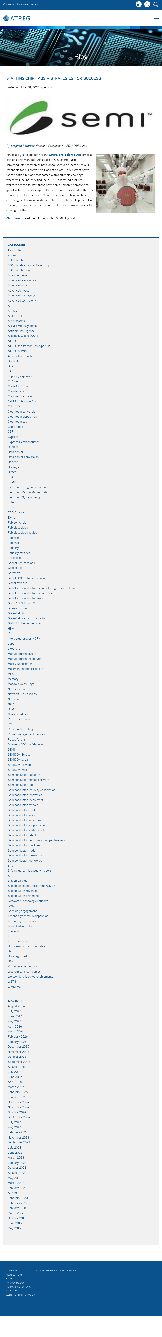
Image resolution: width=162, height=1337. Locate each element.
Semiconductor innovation (25, 795)
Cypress (13, 437)
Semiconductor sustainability (27, 830)
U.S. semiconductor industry (26, 946)
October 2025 (17, 1056)
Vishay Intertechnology (23, 966)
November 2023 (18, 1137)
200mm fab (15, 255)
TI (9, 936)
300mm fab (15, 260)
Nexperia (14, 699)
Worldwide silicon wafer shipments (30, 976)
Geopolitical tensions (21, 563)
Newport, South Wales (22, 694)
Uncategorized (17, 956)
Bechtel (13, 361)
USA (11, 961)
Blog (9, 1278)
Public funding (17, 739)
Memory (13, 679)
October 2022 (17, 1167)
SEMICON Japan (18, 759)
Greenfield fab (17, 613)
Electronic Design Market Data (28, 492)
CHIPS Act (15, 406)
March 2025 (16, 1087)
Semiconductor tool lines (24, 845)
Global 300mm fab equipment (27, 578)
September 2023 (19, 1142)
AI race (12, 310)
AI (9, 305)
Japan (12, 643)
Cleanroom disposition (22, 416)
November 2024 (18, 1107)
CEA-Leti (14, 381)
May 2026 (14, 1021)
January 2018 (17, 1208)
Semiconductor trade (21, 850)
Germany (14, 573)
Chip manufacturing (20, 396)
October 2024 (17, 1112)
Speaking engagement (22, 911)
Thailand (13, 931)
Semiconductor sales (21, 815)
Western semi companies (24, 971)
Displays (13, 467)
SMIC (11, 906)
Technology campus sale (24, 921)
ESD (11, 507)
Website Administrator (20, 1294)
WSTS (12, 981)
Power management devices (26, 734)
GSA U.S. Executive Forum (25, 623)
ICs (10, 633)
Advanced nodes (18, 290)
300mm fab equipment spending (29, 265)
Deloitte (13, 462)
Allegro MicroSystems (22, 326)
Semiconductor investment (25, 800)
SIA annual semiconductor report (29, 870)
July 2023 (14, 1147)
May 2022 (14, 1178)
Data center (15, 452)
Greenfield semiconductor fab (27, 618)
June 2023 (15, 1152)
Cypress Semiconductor (23, 442)
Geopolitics (15, 568)
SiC (10, 876)
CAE (10, 371)
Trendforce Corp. (19, 941)
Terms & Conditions (18, 1286)
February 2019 (17, 1203)
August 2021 (16, 1193)
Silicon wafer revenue (22, 891)
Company (11, 1270)
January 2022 (17, 1188)
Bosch (12, 366)
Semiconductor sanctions (24, 820)
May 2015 (14, 1228)
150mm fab (15, 250)
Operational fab (18, 714)
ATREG (12, 341)
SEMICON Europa (19, 754)
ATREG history (17, 351)
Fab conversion (18, 522)
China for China (18, 386)
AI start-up (15, 316)
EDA (11, 477)
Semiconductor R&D (21, 810)
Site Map (11, 1290)
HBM (11, 628)
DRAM (12, 472)
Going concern (17, 608)
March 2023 (16, 1157)
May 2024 (14, 1127)
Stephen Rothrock (22, 145)
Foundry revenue (19, 553)
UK (10, 951)
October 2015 (17, 1218)
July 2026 (14, 1011)
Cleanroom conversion (22, 411)
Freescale (14, 558)
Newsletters (14, 1274)
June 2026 (15, 1016)
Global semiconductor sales (25, 598)
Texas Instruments (20, 926)
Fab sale (13, 537)
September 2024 (19, 1117)
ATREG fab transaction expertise (29, 346)
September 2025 (19, 1062)
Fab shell (13, 543)
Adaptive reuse (18, 275)
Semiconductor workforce (25, 860)
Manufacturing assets (22, 654)
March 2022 (16, 1183)
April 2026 (15, 1026)
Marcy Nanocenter (20, 664)
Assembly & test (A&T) (23, 336)
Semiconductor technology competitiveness (36, 840)
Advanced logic (18, 285)
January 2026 (17, 1042)
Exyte (11, 517)
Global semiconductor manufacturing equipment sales (42, 588)
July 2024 (14, 1122)
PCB (11, 724)
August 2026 (16, 1006)
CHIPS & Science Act (22, 401)
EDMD (12, 482)
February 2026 (18, 1036)
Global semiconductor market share (31, 593)
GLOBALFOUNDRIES (21, 603)
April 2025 (15, 1082)
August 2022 (16, 1173)
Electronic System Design (24, 497)
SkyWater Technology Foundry (28, 901)
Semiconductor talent (22, 835)
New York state (17, 689)
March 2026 (16, 1031)
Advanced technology (22, 300)
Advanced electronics (22, 280)
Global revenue (17, 583)
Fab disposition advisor (23, 532)
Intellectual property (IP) (24, 638)
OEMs (11, 709)
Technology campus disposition (28, 916)
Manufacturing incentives (24, 659)
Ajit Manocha (16, 320)
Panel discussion (19, 719)
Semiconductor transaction (25, 855)
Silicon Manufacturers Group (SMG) (31, 886)
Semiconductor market (23, 805)
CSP (11, 431)
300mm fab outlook (20, 270)
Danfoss (13, 447)
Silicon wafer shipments (23, 896)
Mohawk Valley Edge (21, 684)
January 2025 (17, 1097)
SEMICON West (18, 769)
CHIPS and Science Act (65, 154)
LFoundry (14, 648)
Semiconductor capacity (24, 775)
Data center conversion (23, 457)
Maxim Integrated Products (25, 669)
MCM (11, 674)
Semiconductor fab (20, 785)
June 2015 (15, 1223)
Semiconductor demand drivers (28, 780)
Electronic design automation (27, 487)
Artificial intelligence (21, 331)
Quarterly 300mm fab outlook (27, 744)
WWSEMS (14, 987)
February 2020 (18, 1198)
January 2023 (17, 1163)
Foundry (13, 548)
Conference (15, 427)
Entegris (13, 502)
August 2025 (16, 1067)
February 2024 (18, 1132)
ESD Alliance (16, 512)
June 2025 (15, 1077)
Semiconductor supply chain (26, 825)
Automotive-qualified (21, 356)
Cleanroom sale (18, 421)
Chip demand (16, 391)
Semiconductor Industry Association (31, 790)
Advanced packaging (21, 295)
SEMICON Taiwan (19, 765)
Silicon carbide (17, 880)
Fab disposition (18, 527)
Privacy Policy (15, 1282)
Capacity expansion (20, 376)
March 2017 (15, 1213)
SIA (10, 865)
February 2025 (18, 1092)
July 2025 (14, 1072)
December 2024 (18, 1102)
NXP (11, 704)
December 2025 (18, 1046)
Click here (13, 218)
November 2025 (18, 1052)
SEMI (11, 749)
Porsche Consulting (20, 729)
